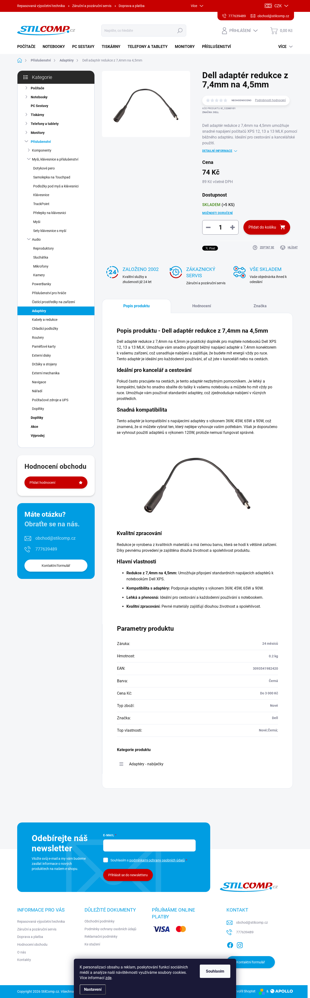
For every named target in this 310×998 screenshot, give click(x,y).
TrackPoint (41, 204)
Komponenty (41, 150)
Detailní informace (217, 151)
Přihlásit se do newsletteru (128, 875)
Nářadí (37, 391)
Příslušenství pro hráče (49, 293)
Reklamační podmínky (101, 936)
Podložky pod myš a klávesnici (55, 186)
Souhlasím (215, 971)
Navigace (39, 382)
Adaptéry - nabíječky (146, 764)
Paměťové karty (44, 346)
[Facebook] (230, 944)
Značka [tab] (260, 306)
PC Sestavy (39, 106)
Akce (34, 427)
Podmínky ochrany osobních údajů (110, 929)
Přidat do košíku (262, 227)
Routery (38, 337)
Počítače (37, 88)
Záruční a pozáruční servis (91, 6)
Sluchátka (40, 257)
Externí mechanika (46, 373)
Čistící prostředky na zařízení (53, 302)
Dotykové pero (44, 168)
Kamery (39, 275)
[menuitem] (28, 46)
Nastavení (92, 989)
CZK (278, 6)
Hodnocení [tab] (201, 306)
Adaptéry (39, 311)
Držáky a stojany (44, 364)
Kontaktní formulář (56, 566)
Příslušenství (41, 142)
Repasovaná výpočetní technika (41, 6)
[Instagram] (239, 944)
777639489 (46, 549)
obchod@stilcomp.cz (55, 538)
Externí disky (41, 355)
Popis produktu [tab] (136, 306)
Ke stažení (92, 944)
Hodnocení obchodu (32, 944)
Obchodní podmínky (100, 921)
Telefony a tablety (45, 124)
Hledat (180, 30)
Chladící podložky (45, 328)
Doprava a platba (132, 6)
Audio (36, 239)
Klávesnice (41, 195)
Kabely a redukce (44, 320)
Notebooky (39, 97)
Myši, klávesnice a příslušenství (55, 159)
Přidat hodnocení (42, 482)
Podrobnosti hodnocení (270, 100)
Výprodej (38, 436)
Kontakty (24, 960)
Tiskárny (37, 115)
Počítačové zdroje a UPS (50, 400)
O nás (21, 952)
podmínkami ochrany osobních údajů (157, 860)
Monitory (38, 133)
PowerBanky (41, 284)
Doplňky (38, 409)
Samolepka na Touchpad (51, 177)
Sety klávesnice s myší (49, 231)
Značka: (210, 112)
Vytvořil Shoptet (244, 991)
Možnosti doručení (217, 213)
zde (108, 977)
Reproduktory (43, 248)
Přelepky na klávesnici (49, 213)
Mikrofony (40, 266)
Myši (36, 222)
